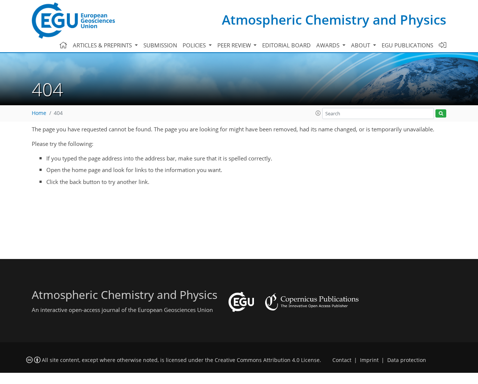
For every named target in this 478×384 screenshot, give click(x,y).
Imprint (369, 360)
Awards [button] (328, 45)
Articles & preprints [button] (103, 45)
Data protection (406, 360)
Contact (341, 360)
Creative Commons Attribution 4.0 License (267, 360)
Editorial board (286, 45)
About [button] (361, 45)
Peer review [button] (234, 45)
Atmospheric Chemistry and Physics (334, 19)
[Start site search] (440, 113)
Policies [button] (195, 45)
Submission (160, 45)
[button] (318, 113)
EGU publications (407, 45)
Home (39, 113)
